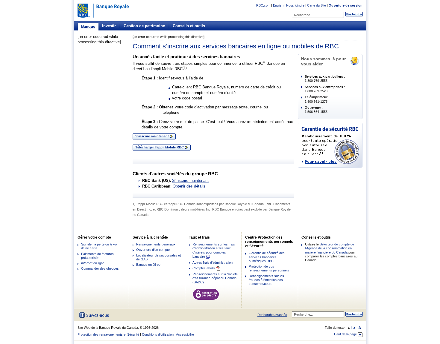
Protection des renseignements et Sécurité (108, 334)
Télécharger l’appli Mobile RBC (160, 147)
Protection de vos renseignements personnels (269, 268)
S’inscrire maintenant (152, 136)
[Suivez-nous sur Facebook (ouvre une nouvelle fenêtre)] (93, 315)
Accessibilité (185, 334)
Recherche (354, 14)
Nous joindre (295, 5)
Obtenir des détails (189, 186)
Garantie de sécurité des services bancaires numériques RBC (267, 256)
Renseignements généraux (155, 244)
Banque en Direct (148, 264)
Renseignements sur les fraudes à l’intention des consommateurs (266, 279)
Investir (109, 26)
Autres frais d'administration (212, 262)
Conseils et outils (189, 26)
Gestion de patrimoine (144, 26)
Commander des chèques (100, 268)
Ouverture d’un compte (153, 249)
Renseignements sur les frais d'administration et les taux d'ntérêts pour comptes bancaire (213, 250)
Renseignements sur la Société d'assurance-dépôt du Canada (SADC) (215, 278)
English (278, 5)
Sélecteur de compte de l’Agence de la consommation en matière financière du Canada (329, 248)
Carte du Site (316, 5)
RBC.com (263, 5)
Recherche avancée (272, 315)
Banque (88, 26)
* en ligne (92, 263)
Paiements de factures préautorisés (97, 255)
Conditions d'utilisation (158, 334)
